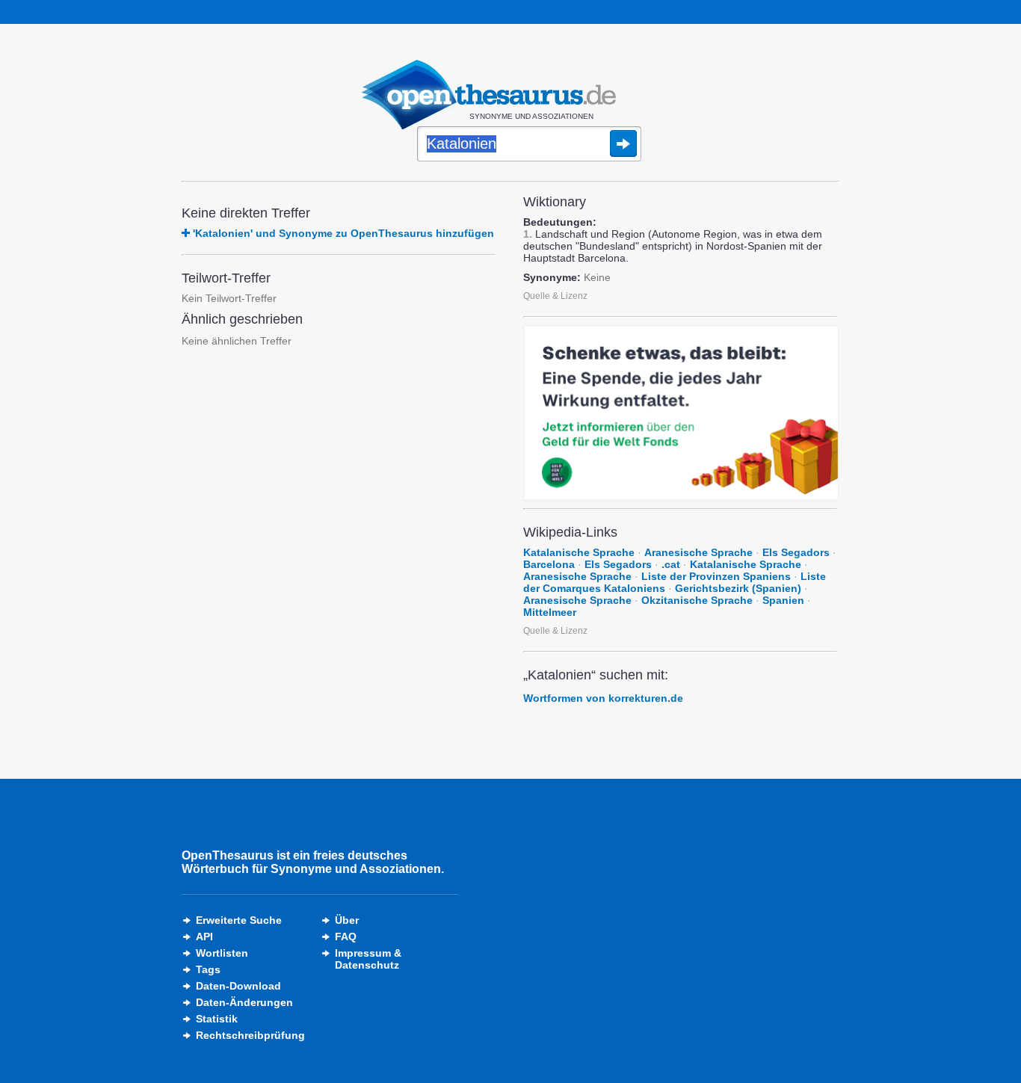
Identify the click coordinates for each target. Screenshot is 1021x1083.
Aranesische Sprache (698, 552)
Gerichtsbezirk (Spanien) (738, 588)
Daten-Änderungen (244, 1002)
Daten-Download (238, 986)
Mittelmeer (549, 612)
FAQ (346, 936)
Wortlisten (222, 953)
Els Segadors (796, 552)
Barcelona (549, 564)
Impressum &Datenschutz (368, 959)
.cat (670, 564)
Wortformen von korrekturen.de (603, 698)
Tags (208, 969)
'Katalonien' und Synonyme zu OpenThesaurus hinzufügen (343, 233)
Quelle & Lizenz (555, 296)
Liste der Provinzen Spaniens (716, 576)
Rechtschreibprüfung (250, 1035)
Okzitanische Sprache (697, 600)
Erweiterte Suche (239, 920)
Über (347, 920)
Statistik (217, 1019)
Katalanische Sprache (579, 552)
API (204, 936)
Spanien (783, 600)
